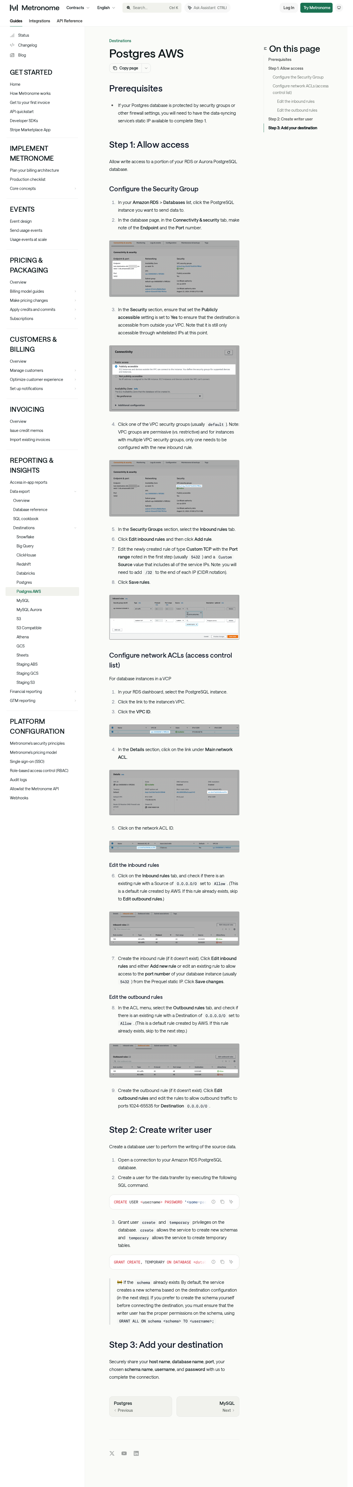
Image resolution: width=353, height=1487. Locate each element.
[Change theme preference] (339, 8)
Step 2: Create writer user (290, 119)
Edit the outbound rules (297, 110)
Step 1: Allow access (285, 68)
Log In (289, 7)
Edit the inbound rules (295, 101)
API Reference (69, 20)
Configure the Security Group (298, 77)
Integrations (39, 20)
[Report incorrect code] (213, 1201)
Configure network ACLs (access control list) (301, 89)
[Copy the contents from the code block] (222, 1201)
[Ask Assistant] (231, 1201)
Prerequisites (280, 59)
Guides (16, 20)
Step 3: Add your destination (292, 127)
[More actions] (146, 68)
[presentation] (174, 1202)
